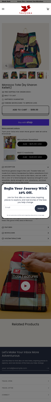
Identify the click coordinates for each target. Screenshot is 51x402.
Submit (41, 208)
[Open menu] (5, 9)
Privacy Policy (30, 215)
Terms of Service (38, 215)
